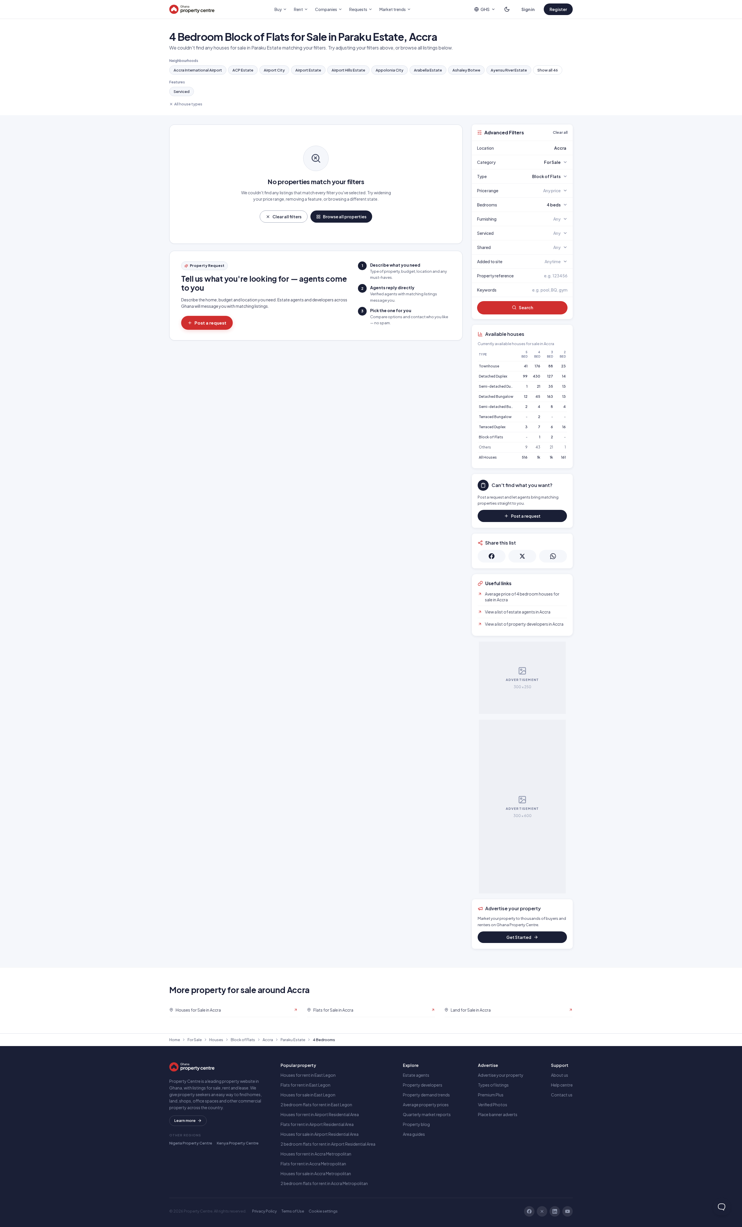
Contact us (561, 1094)
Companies (326, 9)
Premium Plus (490, 1094)
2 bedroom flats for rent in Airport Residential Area (328, 1144)
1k (538, 457)
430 (536, 376)
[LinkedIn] (555, 1211)
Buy (278, 9)
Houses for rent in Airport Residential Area (320, 1114)
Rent (298, 9)
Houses (216, 1039)
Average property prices (426, 1104)
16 (564, 427)
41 (526, 366)
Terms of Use (292, 1211)
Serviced (182, 91)
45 (537, 396)
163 (550, 396)
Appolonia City (389, 70)
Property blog (416, 1124)
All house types (188, 104)
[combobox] (536, 148)
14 (564, 376)
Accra (268, 1039)
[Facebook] (529, 1211)
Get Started (518, 937)
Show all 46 (547, 70)
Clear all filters (286, 216)
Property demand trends (426, 1094)
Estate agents (416, 1075)
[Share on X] (522, 556)
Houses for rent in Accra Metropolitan (316, 1153)
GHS (485, 9)
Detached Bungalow (496, 396)
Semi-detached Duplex (498, 386)
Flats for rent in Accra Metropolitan (313, 1163)
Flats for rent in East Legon (305, 1084)
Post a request (210, 322)
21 (538, 386)
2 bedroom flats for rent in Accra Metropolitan (324, 1183)
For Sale (195, 1039)
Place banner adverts (497, 1114)
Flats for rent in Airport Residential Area (317, 1124)
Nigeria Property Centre (190, 1143)
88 (550, 366)
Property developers (422, 1084)
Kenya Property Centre (238, 1143)
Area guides (414, 1134)
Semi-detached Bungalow (501, 406)
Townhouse (489, 366)
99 (525, 376)
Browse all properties (344, 216)
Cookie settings (323, 1211)
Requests (358, 9)
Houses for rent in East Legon (308, 1075)
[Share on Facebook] (491, 556)
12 (526, 396)
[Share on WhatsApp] (553, 556)
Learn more (185, 1120)
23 (563, 366)
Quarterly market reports (427, 1114)
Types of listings (493, 1084)
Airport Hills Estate (348, 70)
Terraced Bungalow (495, 417)
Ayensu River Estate (509, 70)
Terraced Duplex (492, 427)
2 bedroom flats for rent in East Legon (316, 1104)
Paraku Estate (293, 1039)
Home (174, 1039)
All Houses (488, 457)
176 (537, 366)
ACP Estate (242, 70)
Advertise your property (500, 1075)
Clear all (560, 132)
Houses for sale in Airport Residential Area (320, 1134)
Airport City (274, 70)
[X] (542, 1211)
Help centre (562, 1084)
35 (550, 386)
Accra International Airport (198, 70)
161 (563, 457)
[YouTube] (567, 1211)
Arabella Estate (428, 70)
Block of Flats (491, 437)
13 (564, 386)
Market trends (392, 9)
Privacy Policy (264, 1211)
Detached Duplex (493, 376)
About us (559, 1075)
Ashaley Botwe (466, 70)
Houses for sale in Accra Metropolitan (316, 1173)
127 (550, 376)
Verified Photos (492, 1104)
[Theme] (507, 9)
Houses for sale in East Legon (308, 1094)
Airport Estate (308, 70)
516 (525, 457)
